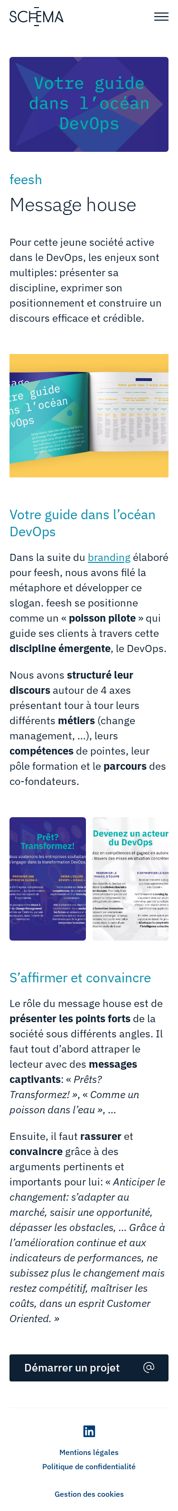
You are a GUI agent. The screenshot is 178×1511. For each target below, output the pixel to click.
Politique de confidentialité (89, 1466)
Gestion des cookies (89, 1494)
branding (109, 557)
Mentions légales (89, 1452)
